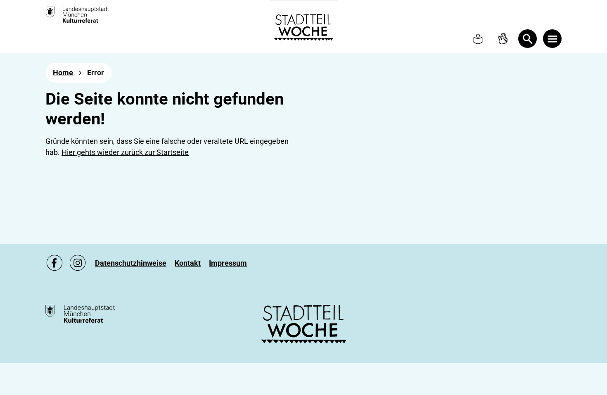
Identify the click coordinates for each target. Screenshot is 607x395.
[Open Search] (527, 38)
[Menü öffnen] (552, 38)
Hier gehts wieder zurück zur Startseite (125, 152)
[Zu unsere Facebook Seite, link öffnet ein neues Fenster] (54, 263)
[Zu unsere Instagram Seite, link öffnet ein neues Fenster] (78, 263)
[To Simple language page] (478, 38)
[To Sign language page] (502, 38)
